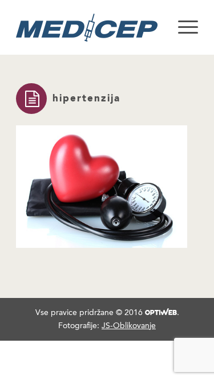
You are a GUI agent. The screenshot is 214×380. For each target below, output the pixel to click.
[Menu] (182, 27)
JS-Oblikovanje (129, 325)
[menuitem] (182, 27)
